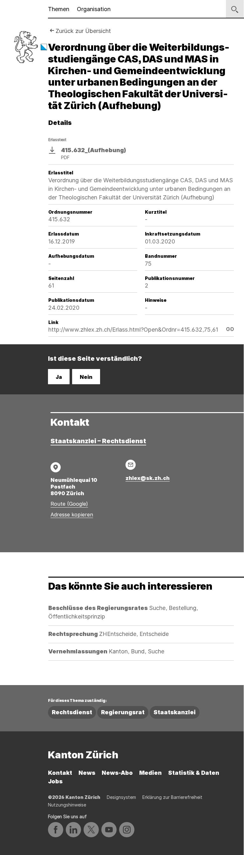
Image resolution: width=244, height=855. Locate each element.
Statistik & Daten (193, 772)
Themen (58, 9)
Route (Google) (69, 504)
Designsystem (121, 797)
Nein (86, 377)
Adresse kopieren (72, 514)
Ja (59, 377)
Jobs (55, 781)
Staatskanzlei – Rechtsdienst (98, 441)
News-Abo (117, 772)
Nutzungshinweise (67, 804)
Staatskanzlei (174, 712)
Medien (150, 772)
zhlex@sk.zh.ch (147, 478)
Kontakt (60, 772)
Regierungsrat (123, 712)
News (86, 772)
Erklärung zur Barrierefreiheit (172, 797)
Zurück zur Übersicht (83, 31)
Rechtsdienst (72, 712)
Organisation (94, 9)
